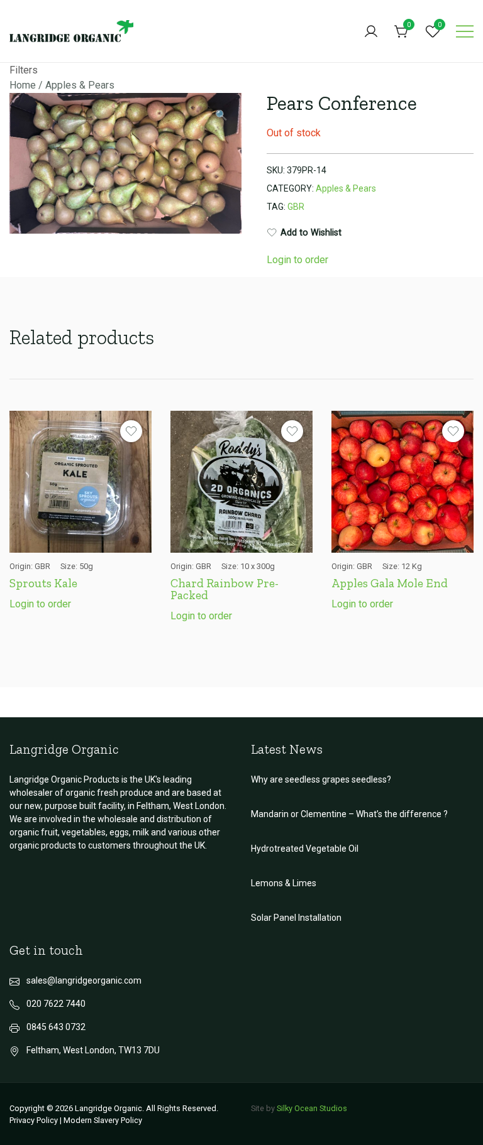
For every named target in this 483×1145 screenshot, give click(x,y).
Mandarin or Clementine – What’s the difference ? (349, 814)
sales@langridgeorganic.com (84, 980)
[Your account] (371, 31)
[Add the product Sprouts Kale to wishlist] (131, 431)
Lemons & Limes (283, 883)
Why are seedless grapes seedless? (321, 779)
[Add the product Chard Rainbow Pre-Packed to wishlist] (292, 431)
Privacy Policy (33, 1120)
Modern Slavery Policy (103, 1120)
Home (22, 85)
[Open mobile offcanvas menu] (465, 31)
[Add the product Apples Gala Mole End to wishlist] (453, 431)
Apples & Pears (79, 85)
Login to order (297, 260)
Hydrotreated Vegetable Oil (304, 849)
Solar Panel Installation (296, 918)
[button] (221, 115)
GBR (295, 207)
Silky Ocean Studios (312, 1108)
